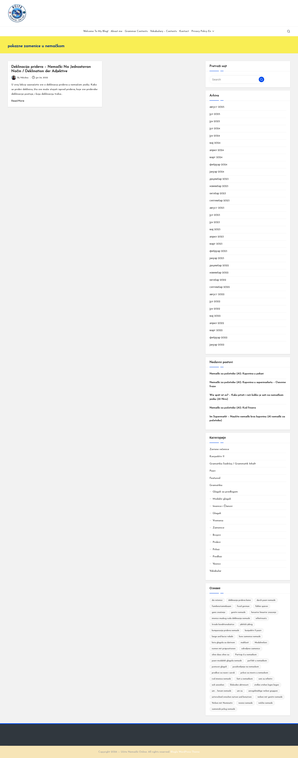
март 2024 (216, 157)
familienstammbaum (221, 606)
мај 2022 (215, 316)
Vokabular (215, 571)
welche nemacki (265, 703)
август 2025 (217, 107)
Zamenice (218, 527)
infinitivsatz (261, 618)
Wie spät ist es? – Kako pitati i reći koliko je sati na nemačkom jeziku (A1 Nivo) (246, 397)
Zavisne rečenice (219, 449)
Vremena (218, 520)
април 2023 (217, 236)
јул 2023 (215, 215)
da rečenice (217, 600)
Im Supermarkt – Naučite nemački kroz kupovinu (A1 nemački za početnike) (247, 418)
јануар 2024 (217, 172)
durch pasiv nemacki (266, 600)
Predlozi (217, 556)
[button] (261, 79)
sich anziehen (218, 685)
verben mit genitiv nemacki (269, 697)
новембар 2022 (219, 272)
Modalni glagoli (222, 499)
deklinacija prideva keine (239, 600)
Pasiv (213, 471)
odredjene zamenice (250, 649)
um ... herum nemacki (221, 691)
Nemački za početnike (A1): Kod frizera (233, 407)
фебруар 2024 (218, 164)
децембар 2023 (219, 179)
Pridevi (217, 542)
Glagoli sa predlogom (225, 491)
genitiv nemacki (238, 612)
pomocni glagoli (219, 667)
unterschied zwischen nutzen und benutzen (232, 697)
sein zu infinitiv (265, 679)
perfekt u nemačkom (257, 661)
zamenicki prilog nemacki (223, 709)
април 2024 (217, 150)
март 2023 (216, 244)
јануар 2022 (217, 345)
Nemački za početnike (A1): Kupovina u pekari (237, 373)
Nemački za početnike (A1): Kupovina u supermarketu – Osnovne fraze (248, 384)
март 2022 (216, 330)
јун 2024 (215, 136)
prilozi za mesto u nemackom (254, 673)
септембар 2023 (220, 200)
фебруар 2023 (218, 251)
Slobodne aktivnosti (239, 685)
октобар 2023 (218, 193)
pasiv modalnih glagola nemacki (227, 661)
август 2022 (217, 294)
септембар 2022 (220, 287)
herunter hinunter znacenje (263, 612)
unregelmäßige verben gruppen (263, 691)
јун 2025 (215, 121)
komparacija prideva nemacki (225, 630)
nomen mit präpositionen (223, 649)
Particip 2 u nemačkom (246, 655)
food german (243, 606)
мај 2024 (215, 143)
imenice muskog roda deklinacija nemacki (231, 618)
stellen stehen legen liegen (266, 685)
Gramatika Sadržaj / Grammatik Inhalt (233, 463)
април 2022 (217, 323)
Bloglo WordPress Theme (185, 752)
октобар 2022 (218, 280)
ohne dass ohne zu (220, 655)
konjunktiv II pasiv (253, 630)
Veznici (217, 564)
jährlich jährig (246, 624)
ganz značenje (218, 612)
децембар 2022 (219, 265)
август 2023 (217, 208)
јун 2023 (215, 222)
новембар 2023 (219, 186)
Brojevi (217, 535)
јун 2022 (215, 309)
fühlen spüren (261, 606)
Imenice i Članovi (223, 506)
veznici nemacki (245, 703)
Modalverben (261, 643)
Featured (215, 478)
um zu (240, 691)
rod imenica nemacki (221, 679)
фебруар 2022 (218, 337)
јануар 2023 (217, 258)
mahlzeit (245, 643)
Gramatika (216, 485)
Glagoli (217, 513)
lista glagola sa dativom (223, 643)
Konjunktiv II (217, 456)
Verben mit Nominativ (222, 703)
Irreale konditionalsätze (223, 624)
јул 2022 (215, 301)
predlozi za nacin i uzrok (223, 673)
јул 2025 (215, 114)
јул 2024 (215, 128)
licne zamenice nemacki (249, 637)
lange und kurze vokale (222, 637)
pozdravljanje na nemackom (246, 667)
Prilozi (216, 549)
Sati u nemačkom (245, 679)
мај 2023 (215, 229)
